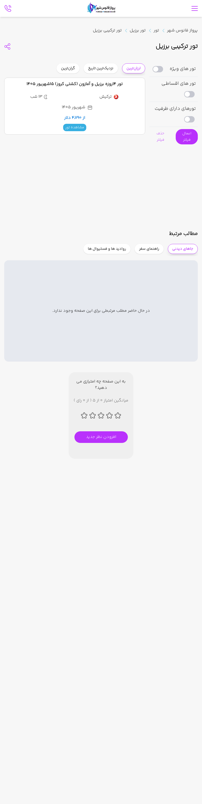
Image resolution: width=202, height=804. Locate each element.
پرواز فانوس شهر (182, 30)
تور (156, 30)
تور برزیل (138, 30)
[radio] (116, 65)
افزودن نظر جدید (101, 437)
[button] (187, 136)
